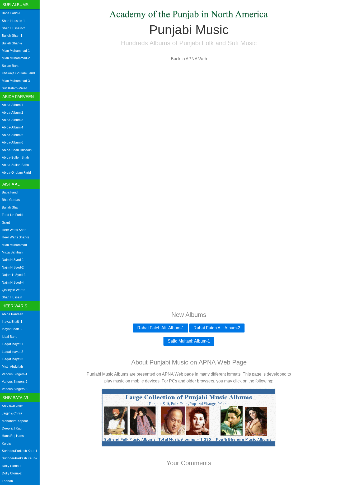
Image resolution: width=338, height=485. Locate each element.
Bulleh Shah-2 (12, 43)
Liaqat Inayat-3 (12, 359)
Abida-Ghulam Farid (16, 172)
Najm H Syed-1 (13, 260)
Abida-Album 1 (12, 105)
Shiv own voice (13, 406)
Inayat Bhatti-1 (12, 322)
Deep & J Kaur (12, 428)
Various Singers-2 (14, 382)
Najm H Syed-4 (13, 282)
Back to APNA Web (189, 59)
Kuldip (6, 443)
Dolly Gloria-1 (12, 466)
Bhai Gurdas (11, 200)
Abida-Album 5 (12, 135)
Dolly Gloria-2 (12, 473)
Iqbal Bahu (9, 337)
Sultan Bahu (11, 66)
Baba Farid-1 (11, 13)
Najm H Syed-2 (13, 267)
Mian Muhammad (14, 245)
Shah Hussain (12, 297)
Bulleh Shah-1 (12, 36)
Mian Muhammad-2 (16, 58)
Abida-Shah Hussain (17, 150)
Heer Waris (14, 306)
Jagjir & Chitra (12, 413)
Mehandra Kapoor (15, 421)
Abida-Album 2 (12, 112)
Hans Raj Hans (13, 436)
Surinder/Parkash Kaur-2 (19, 458)
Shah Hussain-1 (13, 21)
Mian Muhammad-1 (16, 51)
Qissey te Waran (13, 290)
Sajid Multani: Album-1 (189, 341)
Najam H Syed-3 (14, 275)
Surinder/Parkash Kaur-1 (19, 451)
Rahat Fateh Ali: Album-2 (217, 328)
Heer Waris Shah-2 (15, 237)
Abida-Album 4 (12, 127)
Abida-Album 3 (12, 120)
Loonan (7, 481)
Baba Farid (10, 192)
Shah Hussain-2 (13, 28)
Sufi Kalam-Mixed (14, 88)
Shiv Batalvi (15, 397)
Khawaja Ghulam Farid (18, 73)
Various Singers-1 (14, 374)
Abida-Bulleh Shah (15, 157)
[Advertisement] (188, 103)
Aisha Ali (11, 184)
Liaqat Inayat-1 (12, 344)
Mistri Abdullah (12, 366)
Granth (7, 222)
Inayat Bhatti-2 (12, 329)
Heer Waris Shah (14, 230)
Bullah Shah (11, 207)
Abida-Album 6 (12, 142)
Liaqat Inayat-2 (12, 352)
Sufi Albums (15, 4)
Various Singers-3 (14, 389)
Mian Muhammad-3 (16, 81)
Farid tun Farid (12, 215)
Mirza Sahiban (12, 252)
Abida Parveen (18, 96)
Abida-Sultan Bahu (15, 165)
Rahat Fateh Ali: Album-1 (160, 328)
